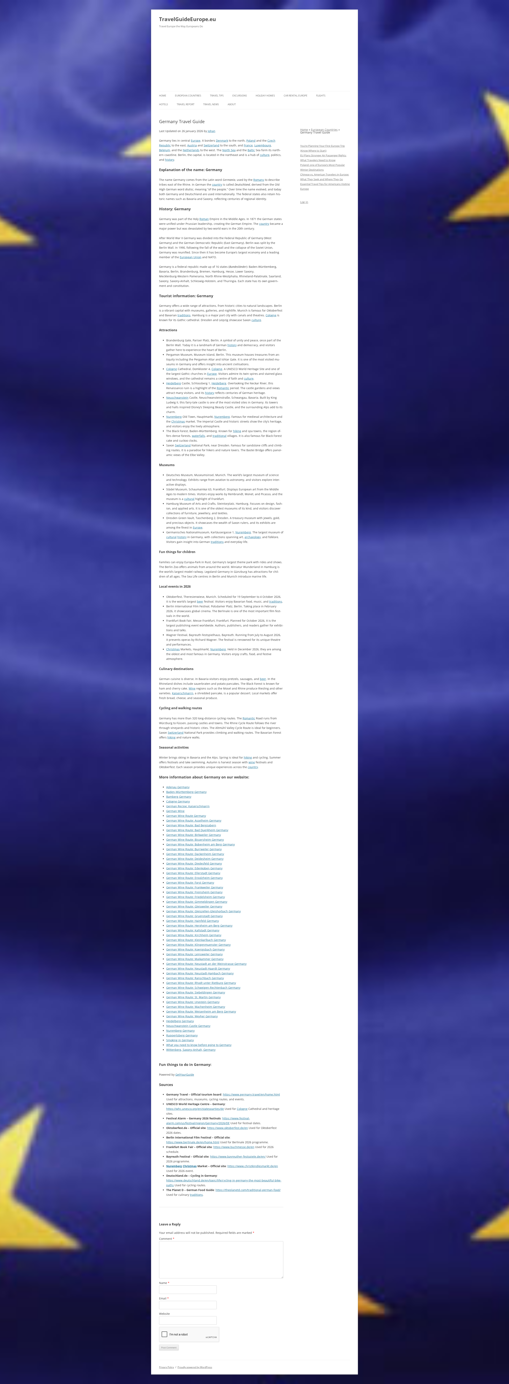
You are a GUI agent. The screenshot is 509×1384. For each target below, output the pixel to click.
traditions (184, 315)
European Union (190, 257)
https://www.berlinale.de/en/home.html (192, 1142)
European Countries (188, 95)
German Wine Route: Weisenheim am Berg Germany (201, 1011)
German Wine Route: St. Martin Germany (193, 997)
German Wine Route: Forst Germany (190, 882)
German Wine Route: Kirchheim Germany (193, 935)
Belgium (164, 150)
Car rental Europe (295, 95)
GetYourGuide (184, 1074)
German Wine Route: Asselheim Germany (193, 820)
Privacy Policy (166, 1367)
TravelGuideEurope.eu (187, 19)
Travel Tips (217, 95)
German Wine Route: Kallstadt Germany (192, 930)
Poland (250, 140)
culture (264, 155)
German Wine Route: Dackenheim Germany (195, 854)
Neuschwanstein (177, 397)
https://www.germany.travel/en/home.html (251, 1094)
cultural (189, 499)
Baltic (251, 150)
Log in (304, 202)
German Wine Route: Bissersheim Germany (195, 840)
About (232, 104)
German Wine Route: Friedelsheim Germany (195, 897)
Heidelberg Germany (180, 1021)
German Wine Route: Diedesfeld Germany (194, 863)
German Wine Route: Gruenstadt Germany (194, 916)
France (248, 145)
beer (200, 601)
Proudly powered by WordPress (195, 1367)
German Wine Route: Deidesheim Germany (194, 859)
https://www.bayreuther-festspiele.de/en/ (238, 1156)
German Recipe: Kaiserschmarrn (188, 806)
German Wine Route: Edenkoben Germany (194, 868)
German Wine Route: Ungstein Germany (193, 1002)
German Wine (175, 811)
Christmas (178, 421)
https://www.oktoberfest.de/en (227, 1128)
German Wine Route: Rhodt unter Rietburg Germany (201, 983)
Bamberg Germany (178, 797)
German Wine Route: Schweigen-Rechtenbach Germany (203, 988)
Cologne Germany (178, 801)
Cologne (271, 315)
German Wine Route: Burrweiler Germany (194, 849)
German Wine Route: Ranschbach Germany (195, 978)
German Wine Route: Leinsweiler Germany (194, 954)
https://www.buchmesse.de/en (233, 1147)
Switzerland (211, 145)
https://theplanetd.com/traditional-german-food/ (248, 1190)
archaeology (253, 537)
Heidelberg (173, 383)
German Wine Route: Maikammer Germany (194, 959)
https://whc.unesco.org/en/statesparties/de (195, 1109)
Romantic (223, 388)
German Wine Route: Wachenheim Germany (195, 1007)
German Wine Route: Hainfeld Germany (192, 921)
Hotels (163, 104)
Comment (166, 1239)
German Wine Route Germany (186, 816)
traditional (219, 436)
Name (164, 1283)
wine (252, 762)
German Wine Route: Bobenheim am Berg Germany (200, 844)
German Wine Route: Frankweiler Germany (194, 887)
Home (162, 95)
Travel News (211, 104)
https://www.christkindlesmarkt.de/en (252, 1166)
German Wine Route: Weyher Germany (192, 1016)
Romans (258, 180)
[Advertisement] (254, 61)
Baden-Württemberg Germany (186, 792)
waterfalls (198, 436)
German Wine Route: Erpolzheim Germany (194, 878)
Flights (320, 95)
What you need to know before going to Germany (198, 1045)
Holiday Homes (265, 95)
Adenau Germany (177, 787)
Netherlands (191, 150)
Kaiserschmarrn (182, 693)
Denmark (222, 140)
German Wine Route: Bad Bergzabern (191, 825)
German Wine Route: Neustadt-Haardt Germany (198, 968)
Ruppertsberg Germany (182, 1035)
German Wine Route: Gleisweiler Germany (194, 906)
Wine (192, 688)
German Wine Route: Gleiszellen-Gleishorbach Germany (203, 911)
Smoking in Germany (180, 1040)
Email (164, 1298)
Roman (204, 219)
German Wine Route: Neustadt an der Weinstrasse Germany (206, 964)
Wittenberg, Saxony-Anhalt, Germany (191, 1050)
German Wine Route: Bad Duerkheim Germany (197, 830)
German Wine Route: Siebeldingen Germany (195, 992)
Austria (192, 145)
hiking (237, 431)
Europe (195, 140)
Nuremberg (174, 417)
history (169, 160)
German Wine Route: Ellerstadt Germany (193, 873)
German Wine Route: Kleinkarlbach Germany (196, 940)
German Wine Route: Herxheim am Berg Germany (199, 925)
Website (164, 1314)
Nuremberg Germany (180, 1030)
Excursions (239, 95)
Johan (211, 131)
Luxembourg (262, 145)
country (217, 184)
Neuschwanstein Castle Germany (188, 1026)
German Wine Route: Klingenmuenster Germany (198, 945)
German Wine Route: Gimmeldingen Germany (196, 902)
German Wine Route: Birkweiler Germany (193, 835)
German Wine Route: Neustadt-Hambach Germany (200, 973)
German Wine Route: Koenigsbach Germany (195, 949)
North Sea (229, 150)
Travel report (185, 104)
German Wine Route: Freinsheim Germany (194, 892)
